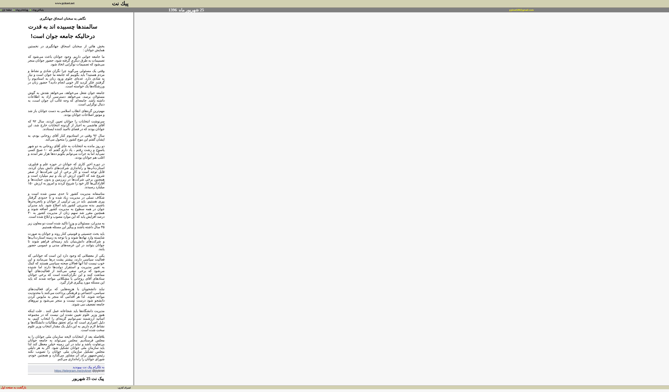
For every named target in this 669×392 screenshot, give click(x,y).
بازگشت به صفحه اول (13, 387)
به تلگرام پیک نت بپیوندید (89, 367)
